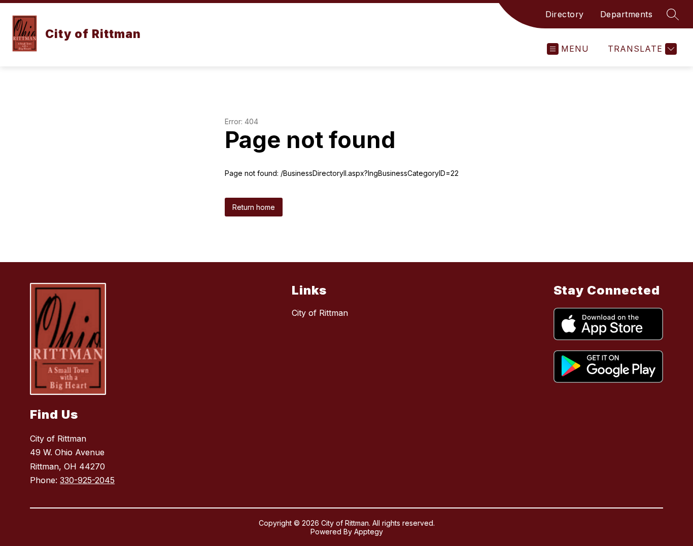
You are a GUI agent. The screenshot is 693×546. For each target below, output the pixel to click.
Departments (626, 14)
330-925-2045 (87, 480)
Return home (253, 207)
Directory (564, 14)
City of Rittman (320, 313)
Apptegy (368, 531)
